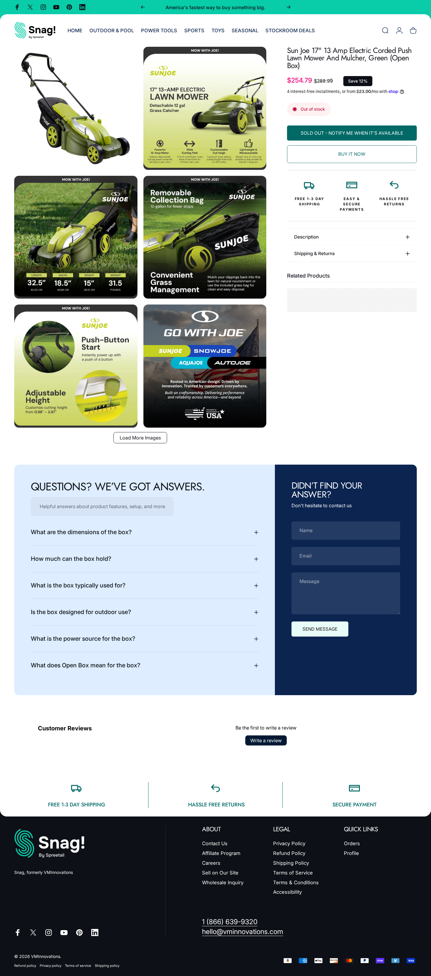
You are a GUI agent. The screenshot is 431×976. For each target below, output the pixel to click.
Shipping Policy (291, 863)
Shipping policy (107, 966)
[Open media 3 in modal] (75, 237)
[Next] (288, 7)
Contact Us (214, 843)
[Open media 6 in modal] (205, 366)
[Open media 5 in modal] (75, 366)
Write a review (266, 740)
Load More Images (140, 438)
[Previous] (142, 7)
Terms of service (78, 966)
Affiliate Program (221, 853)
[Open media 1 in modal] (75, 108)
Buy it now (351, 154)
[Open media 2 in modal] (205, 108)
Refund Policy (289, 853)
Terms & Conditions (296, 882)
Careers (211, 863)
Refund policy (25, 966)
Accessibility (287, 892)
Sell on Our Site (220, 872)
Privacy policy (50, 966)
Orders (352, 843)
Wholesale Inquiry (222, 882)
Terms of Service (293, 872)
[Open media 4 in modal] (205, 237)
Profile (351, 853)
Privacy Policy (289, 843)
